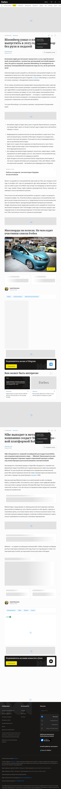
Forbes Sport (8, 358)
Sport (55, 5)
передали (12, 756)
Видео (41, 5)
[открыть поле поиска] (55, 2)
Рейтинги (20, 5)
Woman (50, 5)
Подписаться (11, 333)
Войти (46, 2)
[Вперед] (59, 246)
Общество (34, 358)
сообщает (36, 69)
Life (46, 5)
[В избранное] (28, 358)
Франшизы (28, 5)
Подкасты (35, 5)
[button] (59, 2)
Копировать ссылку (50, 44)
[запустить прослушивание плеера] (48, 27)
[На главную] (4, 2)
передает (34, 442)
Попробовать (39, 38)
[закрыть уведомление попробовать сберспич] (49, 31)
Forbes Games (9, 5)
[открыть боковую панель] (51, 2)
